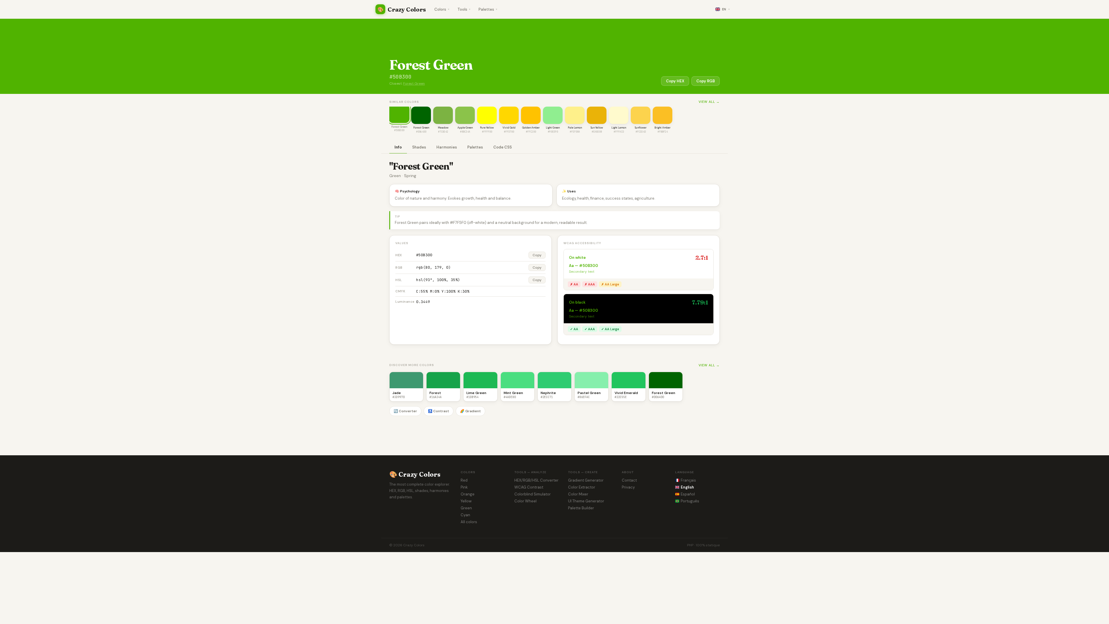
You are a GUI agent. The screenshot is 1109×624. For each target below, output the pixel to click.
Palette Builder (581, 508)
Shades (419, 147)
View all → (709, 102)
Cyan (465, 514)
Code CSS (502, 147)
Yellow (466, 501)
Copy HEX (675, 81)
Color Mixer (578, 494)
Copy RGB (705, 81)
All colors (469, 521)
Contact (629, 480)
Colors (441, 9)
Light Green (553, 127)
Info (398, 147)
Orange (468, 494)
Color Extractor (581, 487)
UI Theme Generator (586, 501)
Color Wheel (525, 501)
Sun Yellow (597, 127)
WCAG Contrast (528, 487)
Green (466, 508)
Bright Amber (662, 127)
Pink (464, 487)
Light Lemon (618, 127)
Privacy (628, 487)
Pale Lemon (575, 127)
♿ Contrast (438, 411)
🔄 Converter (405, 411)
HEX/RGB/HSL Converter (536, 480)
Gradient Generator (586, 480)
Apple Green (465, 127)
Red (464, 480)
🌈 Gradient (470, 411)
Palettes (488, 9)
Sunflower (641, 127)
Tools (463, 9)
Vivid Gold (509, 127)
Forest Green (414, 83)
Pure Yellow (487, 127)
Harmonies (446, 147)
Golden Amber (531, 127)
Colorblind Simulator (532, 494)
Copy (537, 255)
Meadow (443, 127)
